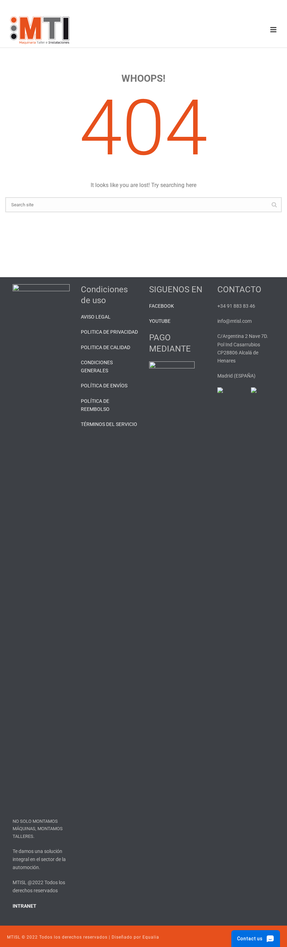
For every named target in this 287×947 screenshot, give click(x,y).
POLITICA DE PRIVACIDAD (109, 332)
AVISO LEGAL (96, 317)
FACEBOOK (161, 306)
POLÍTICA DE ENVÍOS (104, 385)
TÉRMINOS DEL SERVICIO (109, 424)
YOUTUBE (159, 321)
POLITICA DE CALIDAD (105, 347)
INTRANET (24, 906)
